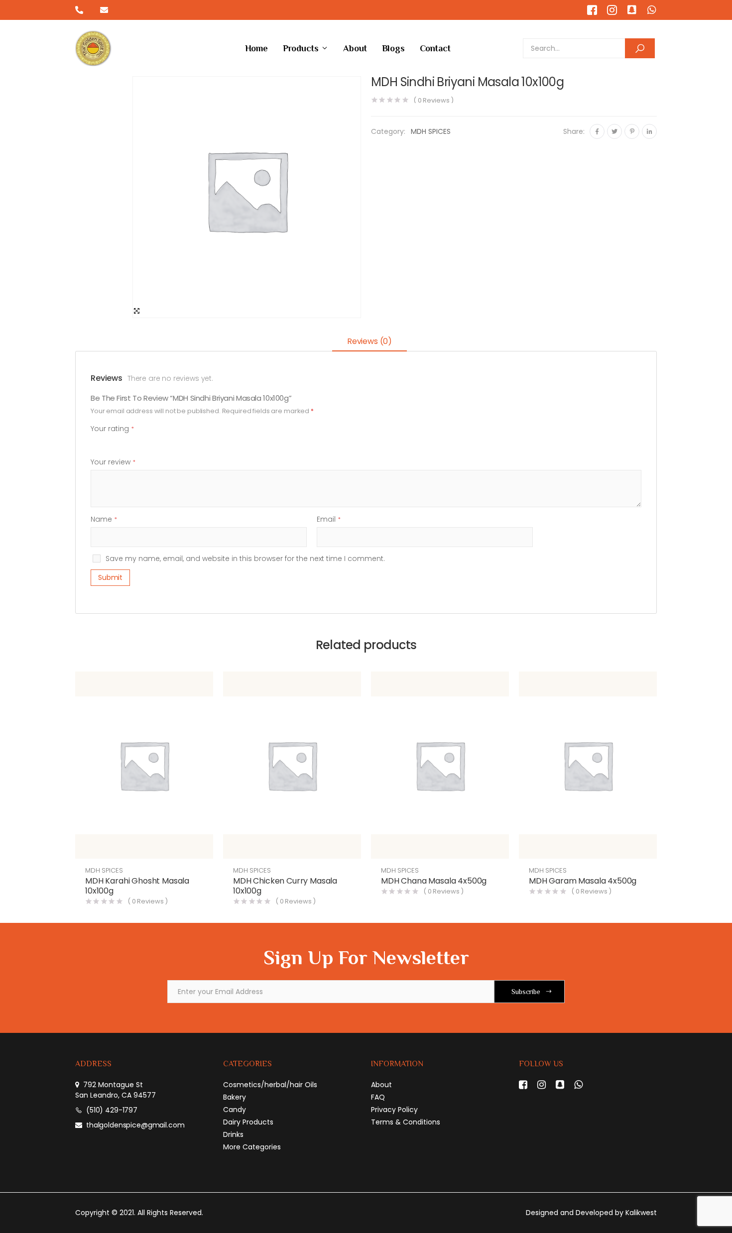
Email (329, 519)
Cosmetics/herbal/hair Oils (270, 1085)
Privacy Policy (394, 1110)
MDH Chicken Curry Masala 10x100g (285, 886)
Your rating (112, 429)
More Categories (252, 1147)
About (354, 48)
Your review (113, 462)
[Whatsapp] (652, 10)
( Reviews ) (433, 100)
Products (301, 48)
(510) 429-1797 (111, 1110)
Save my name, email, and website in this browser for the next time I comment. (245, 558)
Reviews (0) (369, 341)
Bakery (234, 1097)
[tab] (369, 342)
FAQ (378, 1097)
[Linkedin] (649, 131)
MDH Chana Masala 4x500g (434, 881)
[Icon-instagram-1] (612, 10)
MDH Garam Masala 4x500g (582, 881)
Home (256, 48)
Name (104, 519)
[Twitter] (614, 131)
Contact (435, 48)
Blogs (393, 48)
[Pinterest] (631, 131)
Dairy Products (248, 1122)
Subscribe (525, 992)
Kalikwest (641, 1213)
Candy (234, 1110)
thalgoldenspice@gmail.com (135, 1125)
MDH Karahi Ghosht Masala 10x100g (137, 886)
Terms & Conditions (405, 1122)
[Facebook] (597, 131)
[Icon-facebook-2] (592, 10)
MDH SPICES (431, 131)
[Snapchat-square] (632, 10)
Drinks (233, 1134)
